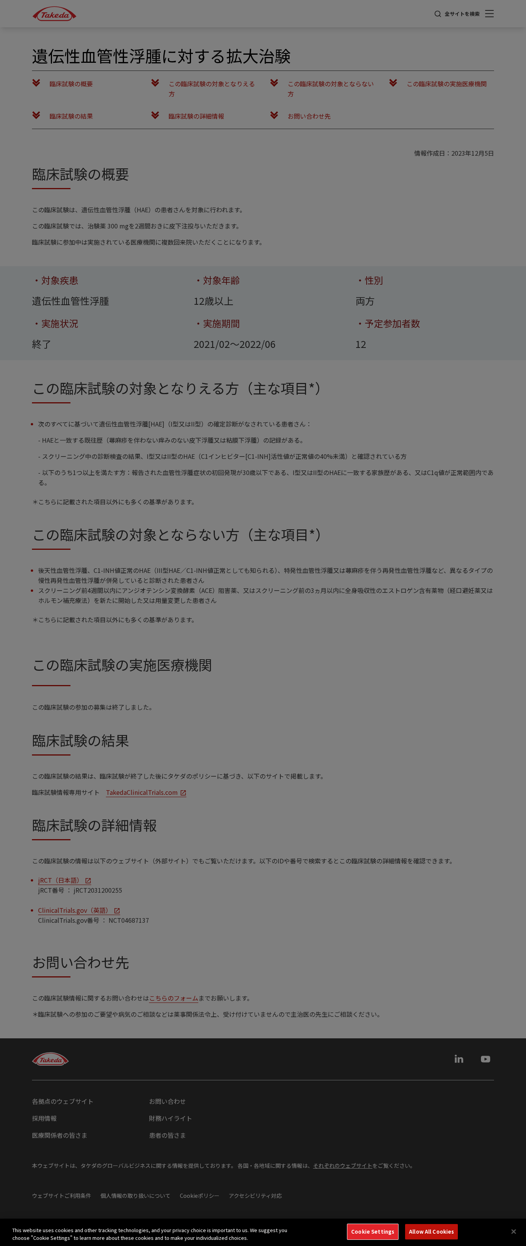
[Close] (513, 1231)
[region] (263, 1232)
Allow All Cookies (431, 1231)
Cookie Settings (372, 1231)
